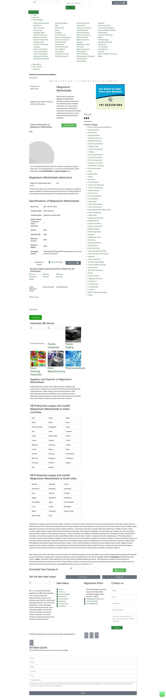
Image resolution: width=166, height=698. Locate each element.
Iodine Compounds (94, 212)
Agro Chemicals (93, 130)
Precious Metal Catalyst (96, 262)
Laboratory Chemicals (95, 218)
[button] (84, 118)
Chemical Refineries (37, 343)
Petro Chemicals (94, 248)
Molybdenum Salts (94, 237)
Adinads (78, 634)
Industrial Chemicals (95, 204)
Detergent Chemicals (95, 163)
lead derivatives (93, 221)
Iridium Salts (92, 215)
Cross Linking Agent (95, 160)
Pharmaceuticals (75, 368)
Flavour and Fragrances (96, 185)
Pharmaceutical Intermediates (98, 254)
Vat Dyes (91, 289)
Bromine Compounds (95, 144)
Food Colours (92, 193)
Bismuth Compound (95, 138)
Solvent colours (93, 276)
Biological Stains (94, 135)
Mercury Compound (95, 226)
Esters (90, 177)
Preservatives (93, 267)
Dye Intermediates (94, 168)
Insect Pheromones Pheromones (99, 210)
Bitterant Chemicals (95, 141)
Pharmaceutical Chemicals (97, 251)
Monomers (92, 240)
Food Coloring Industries (36, 371)
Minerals (91, 234)
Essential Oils (92, 174)
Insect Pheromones (95, 207)
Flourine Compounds (95, 188)
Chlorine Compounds (95, 149)
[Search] (70, 7)
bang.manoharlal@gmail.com (83, 564)
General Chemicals (94, 196)
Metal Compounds (94, 232)
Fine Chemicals (93, 182)
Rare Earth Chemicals (95, 270)
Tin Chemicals (93, 284)
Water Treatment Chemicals (97, 292)
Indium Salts (92, 201)
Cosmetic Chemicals (95, 157)
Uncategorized (93, 287)
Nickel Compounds (94, 243)
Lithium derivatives (94, 223)
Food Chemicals (93, 190)
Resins (90, 273)
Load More (35, 317)
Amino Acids (92, 133)
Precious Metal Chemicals (97, 265)
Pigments (91, 256)
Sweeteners (92, 281)
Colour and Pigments (95, 155)
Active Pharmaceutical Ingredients (100, 127)
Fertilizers (91, 179)
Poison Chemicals (94, 259)
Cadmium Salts (93, 146)
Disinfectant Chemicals (96, 166)
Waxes (90, 295)
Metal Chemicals (94, 229)
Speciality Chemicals (95, 278)
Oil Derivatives (93, 245)
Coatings (91, 152)
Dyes (90, 171)
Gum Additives (93, 199)
